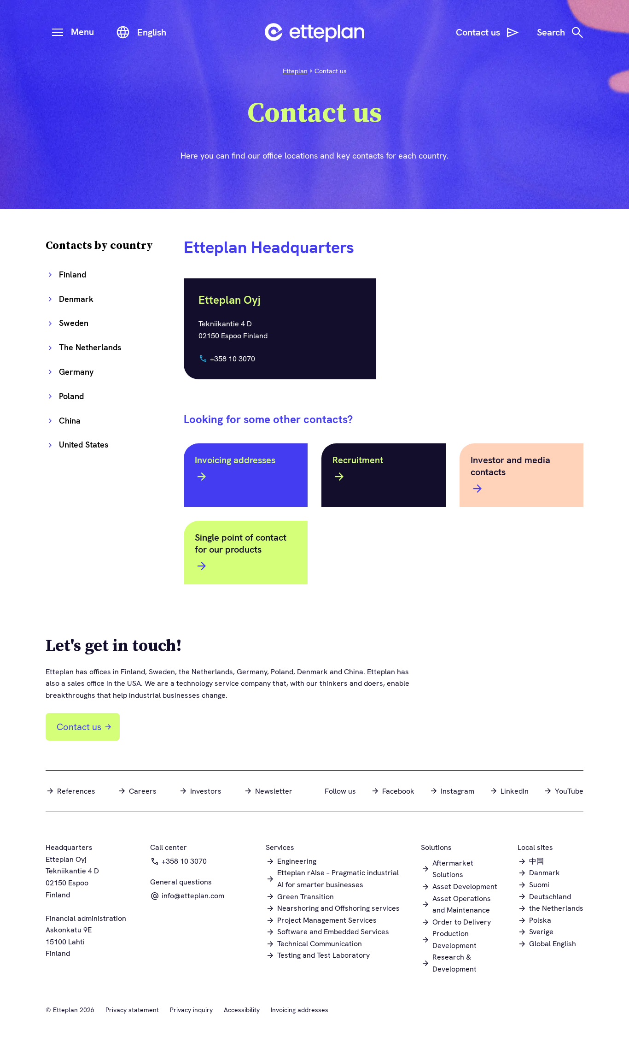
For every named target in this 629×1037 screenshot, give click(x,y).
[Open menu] (58, 32)
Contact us (79, 727)
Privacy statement (132, 1010)
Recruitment (357, 460)
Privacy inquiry (191, 1010)
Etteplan (295, 71)
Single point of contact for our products (240, 543)
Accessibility (242, 1010)
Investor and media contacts (510, 466)
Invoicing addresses (235, 460)
